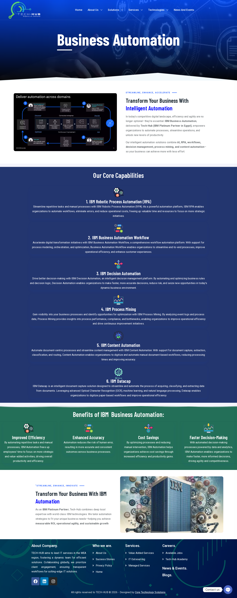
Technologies (156, 9)
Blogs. (167, 575)
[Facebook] (35, 581)
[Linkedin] (44, 581)
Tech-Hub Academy (177, 559)
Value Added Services (141, 553)
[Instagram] (53, 581)
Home (78, 9)
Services (133, 9)
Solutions (113, 9)
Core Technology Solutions (150, 592)
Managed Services (139, 565)
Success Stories (105, 559)
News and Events (184, 9)
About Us (93, 9)
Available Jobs (174, 553)
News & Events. (174, 568)
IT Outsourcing (136, 559)
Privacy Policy (104, 565)
